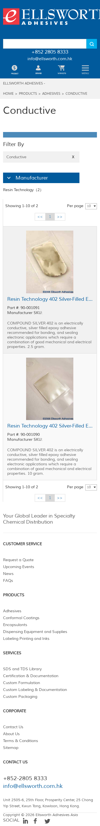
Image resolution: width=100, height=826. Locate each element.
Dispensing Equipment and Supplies (35, 631)
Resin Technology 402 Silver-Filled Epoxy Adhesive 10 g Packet (49, 426)
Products (28, 94)
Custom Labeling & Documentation (35, 689)
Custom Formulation (21, 682)
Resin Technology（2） (23, 190)
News (8, 573)
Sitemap (10, 747)
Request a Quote (18, 560)
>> (59, 216)
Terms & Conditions (20, 740)
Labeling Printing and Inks (26, 638)
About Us (11, 734)
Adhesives (51, 94)
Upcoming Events (18, 566)
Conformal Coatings (21, 618)
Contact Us (13, 727)
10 (89, 206)
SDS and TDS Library (22, 669)
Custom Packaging (20, 696)
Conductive (76, 94)
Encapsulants (15, 624)
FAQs (8, 580)
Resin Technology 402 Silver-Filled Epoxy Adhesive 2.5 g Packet (49, 299)
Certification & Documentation (30, 676)
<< (40, 216)
